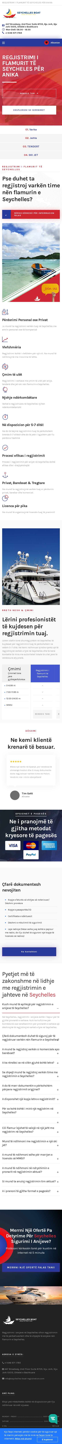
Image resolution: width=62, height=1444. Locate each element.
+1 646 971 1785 (13, 32)
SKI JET (31, 155)
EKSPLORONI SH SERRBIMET (29, 110)
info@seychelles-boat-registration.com (24, 1378)
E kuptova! (47, 1439)
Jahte (31, 138)
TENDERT (31, 146)
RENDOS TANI (27, 93)
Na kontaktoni (29, 951)
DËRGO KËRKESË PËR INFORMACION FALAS (34, 214)
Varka (31, 129)
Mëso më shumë (23, 1438)
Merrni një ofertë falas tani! (31, 1267)
